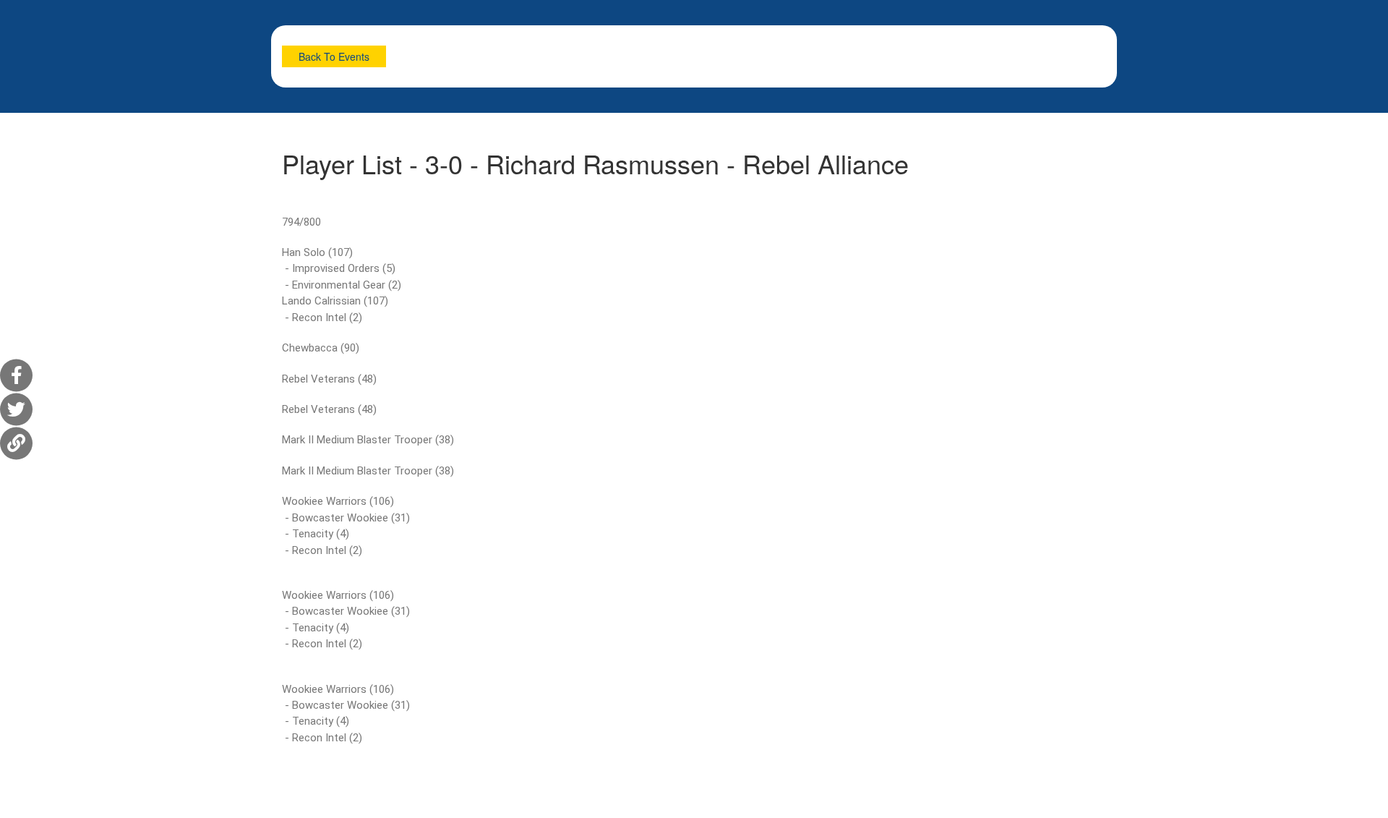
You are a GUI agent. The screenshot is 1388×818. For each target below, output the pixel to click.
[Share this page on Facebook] (16, 375)
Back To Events (334, 56)
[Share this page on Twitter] (16, 409)
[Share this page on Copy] (16, 443)
